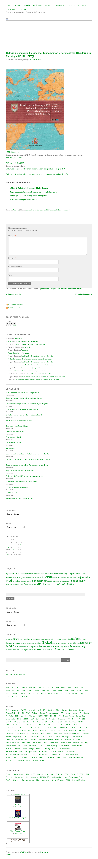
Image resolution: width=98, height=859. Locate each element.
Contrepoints (57, 734)
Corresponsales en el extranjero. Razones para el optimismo (27, 465)
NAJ (28, 722)
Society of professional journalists (17, 487)
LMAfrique (65, 737)
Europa (84, 574)
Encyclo (22, 693)
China (16, 573)
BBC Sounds (70, 752)
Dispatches (18, 804)
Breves (71, 5)
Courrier (81, 710)
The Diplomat (32, 731)
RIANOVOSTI (64, 728)
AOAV (28, 725)
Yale (46, 774)
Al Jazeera (15, 710)
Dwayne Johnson (14, 371)
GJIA (66, 774)
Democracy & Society (72, 740)
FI (23, 713)
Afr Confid (9, 716)
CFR (39, 687)
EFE (16, 716)
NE (55, 716)
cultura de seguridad (33, 210)
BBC (57, 710)
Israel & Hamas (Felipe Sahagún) (32, 368)
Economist (73, 710)
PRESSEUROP (42, 716)
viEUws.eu (19, 740)
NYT (39, 710)
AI (18, 690)
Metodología (10, 448)
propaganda (64, 581)
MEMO (38, 749)
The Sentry (24, 757)
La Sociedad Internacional (15, 431)
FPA (57, 687)
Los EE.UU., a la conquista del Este (38, 374)
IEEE (47, 210)
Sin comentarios (35, 59)
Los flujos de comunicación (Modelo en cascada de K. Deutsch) (43, 377)
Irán (71, 577)
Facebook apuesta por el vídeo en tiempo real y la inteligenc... (27, 404)
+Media (75, 725)
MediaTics (52, 725)
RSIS (68, 780)
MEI (17, 696)
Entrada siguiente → (83, 294)
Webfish (14, 325)
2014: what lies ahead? (14, 443)
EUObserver (43, 752)
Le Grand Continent (56, 752)
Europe (9, 578)
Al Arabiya (52, 731)
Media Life (35, 737)
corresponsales (35, 574)
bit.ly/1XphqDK (14, 158)
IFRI (69, 687)
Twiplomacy (17, 737)
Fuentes (33, 578)
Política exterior (52, 581)
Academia (45, 780)
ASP (7, 687)
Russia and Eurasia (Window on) (17, 754)
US (54, 583)
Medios (47, 5)
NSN (7, 693)
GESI (54, 749)
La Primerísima (18, 725)
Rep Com (72, 722)
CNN (7, 710)
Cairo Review (20, 734)
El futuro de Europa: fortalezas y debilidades (21, 482)
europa (75, 713)
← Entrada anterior (13, 294)
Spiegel (64, 710)
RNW (28, 713)
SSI (28, 693)
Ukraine (46, 584)
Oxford (67, 713)
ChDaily (86, 713)
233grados (9, 734)
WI (38, 693)
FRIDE (63, 687)
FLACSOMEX (45, 777)
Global (47, 577)
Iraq (68, 577)
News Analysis (38, 722)
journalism (86, 577)
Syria (26, 584)
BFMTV (8, 722)
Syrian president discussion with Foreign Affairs (22, 393)
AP (69, 719)
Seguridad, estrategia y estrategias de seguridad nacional (33, 192)
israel (78, 577)
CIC (45, 687)
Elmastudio (44, 852)
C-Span (33, 754)
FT (44, 710)
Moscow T (43, 713)
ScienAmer (61, 719)
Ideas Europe (52, 693)
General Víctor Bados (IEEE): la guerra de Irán (30, 344)
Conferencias (59, 5)
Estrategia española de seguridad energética (28, 196)
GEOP (43, 693)
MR (86, 728)
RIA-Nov (61, 725)
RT (73, 719)
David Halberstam (18, 820)
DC (46, 722)
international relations (59, 577)
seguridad (53, 210)
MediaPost (22, 731)
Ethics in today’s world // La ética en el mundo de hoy (24, 476)
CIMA (68, 725)
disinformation (55, 574)
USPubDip (9, 696)
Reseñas (11, 9)
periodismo (38, 580)
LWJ (65, 731)
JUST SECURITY (12, 757)
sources (16, 584)
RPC (48, 719)
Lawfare (76, 743)
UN (51, 584)
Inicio (10, 5)
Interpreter (35, 734)
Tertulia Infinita (77, 737)
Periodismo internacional (17, 794)
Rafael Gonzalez (13, 353)
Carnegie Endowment (28, 687)
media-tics (58, 740)
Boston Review (68, 716)
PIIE (82, 687)
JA (19, 713)
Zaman (8, 737)
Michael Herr (18, 806)
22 (19, 552)
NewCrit (51, 737)
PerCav (20, 728)
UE (39, 584)
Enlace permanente (64, 210)
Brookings (15, 687)
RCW (73, 728)
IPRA (66, 690)
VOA (53, 719)
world (65, 583)
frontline (14, 693)
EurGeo (43, 737)
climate (22, 573)
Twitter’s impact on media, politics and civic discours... (25, 398)
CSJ (52, 774)
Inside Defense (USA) (70, 754)
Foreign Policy (26, 577)
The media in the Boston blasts (17, 426)
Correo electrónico (15, 267)
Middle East (23, 581)
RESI (45, 743)
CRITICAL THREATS (38, 757)
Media (10, 580)
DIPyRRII (9, 777)
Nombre (12, 258)
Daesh (42, 573)
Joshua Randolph (14, 359)
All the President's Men (18, 831)
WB (28, 734)
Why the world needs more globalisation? (20, 470)
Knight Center (18, 774)
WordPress (24, 852)
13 (14, 550)
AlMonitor (17, 722)
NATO (55, 728)
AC (34, 693)
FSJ (19, 746)
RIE (13, 690)
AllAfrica (32, 716)
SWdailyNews (11, 728)
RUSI (68, 693)
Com (34, 725)
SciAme (80, 728)
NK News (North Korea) (14, 752)
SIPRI (37, 690)
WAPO (23, 710)
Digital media (10, 719)
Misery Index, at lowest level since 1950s (20, 498)
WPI (23, 743)
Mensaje (12, 236)
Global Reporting (51, 746)
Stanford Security (58, 780)
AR (62, 713)
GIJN (49, 728)
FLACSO (80, 774)
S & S (60, 722)
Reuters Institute (76, 746)
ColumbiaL (16, 780)
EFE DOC (9, 749)
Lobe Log (47, 749)
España (27, 5)
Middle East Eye (28, 749)
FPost (8, 731)
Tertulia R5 (72, 731)
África (71, 584)
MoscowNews (54, 713)
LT (80, 713)
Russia (73, 580)
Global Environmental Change (72, 757)
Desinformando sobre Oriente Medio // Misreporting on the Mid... (28, 454)
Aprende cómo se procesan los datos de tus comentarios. (61, 289)
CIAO (73, 774)
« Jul (7, 560)
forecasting (17, 577)
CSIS (23, 690)
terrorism (33, 584)
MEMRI (74, 693)
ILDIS (79, 690)
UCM (27, 774)
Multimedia (82, 5)
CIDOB (51, 687)
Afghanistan (9, 573)
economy (64, 574)
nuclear (29, 581)
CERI (43, 690)
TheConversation (64, 749)
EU (79, 574)
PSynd (76, 687)
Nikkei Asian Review (45, 740)
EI (51, 716)
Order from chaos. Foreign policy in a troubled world (24, 415)
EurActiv (53, 722)
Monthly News (11, 746)
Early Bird (9, 740)
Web (10, 275)
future (39, 578)
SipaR (8, 780)
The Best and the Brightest (17, 818)
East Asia (24, 696)
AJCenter (34, 777)
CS (24, 722)
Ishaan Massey (13, 365)
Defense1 (43, 731)
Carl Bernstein (18, 833)
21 (16, 552)
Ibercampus (19, 777)
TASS (75, 749)
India (59, 731)
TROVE (26, 737)
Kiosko (17, 749)
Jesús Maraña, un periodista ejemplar (19, 420)
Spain (21, 584)
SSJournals (37, 743)
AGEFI (40, 746)
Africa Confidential (29, 746)
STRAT (29, 690)
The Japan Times (30, 752)
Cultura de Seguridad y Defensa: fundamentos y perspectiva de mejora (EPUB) (37, 174)
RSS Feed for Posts (15, 305)
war (59, 583)
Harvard (40, 774)
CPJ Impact (85, 734)
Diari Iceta (83, 725)
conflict (27, 574)
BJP (37, 719)
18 (9, 552)
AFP (78, 719)
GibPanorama (40, 728)
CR (66, 722)
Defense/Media (66, 743)
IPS (26, 728)
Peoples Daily (11, 713)
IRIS (54, 690)
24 (7, 555)
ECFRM (86, 690)
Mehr (58, 737)
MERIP (8, 725)
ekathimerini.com (54, 757)
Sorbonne (59, 774)
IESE (87, 774)
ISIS (74, 577)
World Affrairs (46, 734)
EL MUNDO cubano (13, 493)
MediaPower (54, 743)
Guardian (51, 710)
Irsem (60, 690)
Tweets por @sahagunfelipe (15, 674)
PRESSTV (42, 725)
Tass (26, 740)
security (81, 580)
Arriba (8, 854)
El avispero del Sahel (13, 437)
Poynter (33, 740)
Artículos (37, 5)
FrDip (8, 690)
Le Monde (32, 710)
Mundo (18, 5)
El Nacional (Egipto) (23, 760)
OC (31, 728)
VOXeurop (84, 743)
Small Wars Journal (12, 743)
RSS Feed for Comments (17, 308)
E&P (32, 719)
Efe (43, 719)
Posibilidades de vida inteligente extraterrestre (37, 356)
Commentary (80, 716)
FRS (48, 690)
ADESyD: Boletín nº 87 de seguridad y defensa (29, 188)
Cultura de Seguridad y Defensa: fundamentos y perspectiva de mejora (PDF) (36, 169)
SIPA (33, 774)
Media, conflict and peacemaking (27, 341)
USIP (62, 693)
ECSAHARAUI (55, 754)
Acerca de (22, 9)
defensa (43, 210)
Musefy (10, 341)
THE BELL (9, 760)
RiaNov (34, 713)
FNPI (27, 777)
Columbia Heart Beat (71, 734)
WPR (29, 743)
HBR (19, 719)
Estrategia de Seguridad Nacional (23, 199)
